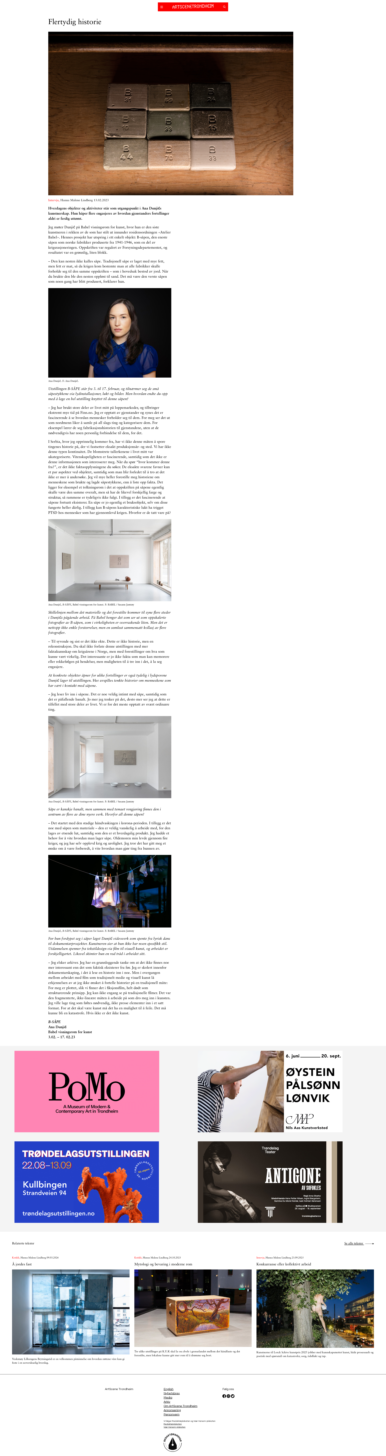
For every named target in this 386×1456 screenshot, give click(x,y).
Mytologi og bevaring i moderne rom (163, 1264)
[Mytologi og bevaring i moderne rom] (193, 1308)
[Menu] (161, 7)
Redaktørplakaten (173, 1424)
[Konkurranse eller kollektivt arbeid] (315, 1308)
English (168, 1389)
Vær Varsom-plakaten (174, 1427)
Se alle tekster (354, 1243)
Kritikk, (16, 1258)
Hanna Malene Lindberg (76, 200)
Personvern (171, 1414)
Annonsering (172, 1410)
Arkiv (167, 1401)
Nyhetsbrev (172, 1393)
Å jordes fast (22, 1264)
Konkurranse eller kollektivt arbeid (283, 1264)
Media (168, 1397)
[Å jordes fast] (71, 1311)
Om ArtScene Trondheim (180, 1406)
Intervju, (54, 200)
